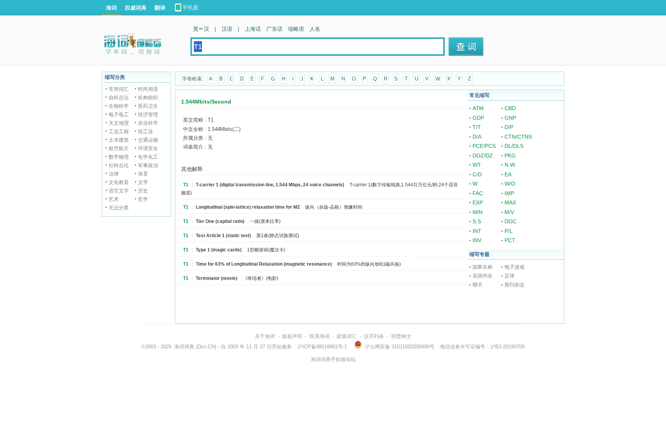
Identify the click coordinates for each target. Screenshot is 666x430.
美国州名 (483, 276)
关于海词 (265, 336)
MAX (510, 202)
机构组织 (148, 97)
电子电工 (119, 114)
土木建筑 (119, 140)
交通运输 (148, 140)
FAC (478, 193)
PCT (510, 240)
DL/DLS (514, 146)
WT (477, 165)
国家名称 (483, 267)
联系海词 (319, 336)
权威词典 (135, 8)
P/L (509, 231)
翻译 (160, 8)
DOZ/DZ (483, 155)
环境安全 (148, 148)
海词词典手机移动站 (333, 359)
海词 (111, 8)
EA (508, 174)
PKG (510, 155)
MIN (478, 212)
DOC (510, 221)
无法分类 (119, 208)
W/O (510, 184)
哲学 (143, 199)
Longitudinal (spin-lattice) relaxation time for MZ (248, 207)
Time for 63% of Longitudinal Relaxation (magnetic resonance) (264, 264)
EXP (478, 202)
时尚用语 (148, 89)
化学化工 (148, 157)
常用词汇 (119, 89)
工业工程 (119, 131)
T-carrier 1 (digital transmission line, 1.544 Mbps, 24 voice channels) (270, 184)
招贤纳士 (401, 336)
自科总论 (119, 97)
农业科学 (148, 123)
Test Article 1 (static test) (223, 235)
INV (477, 240)
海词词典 (184, 347)
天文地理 (119, 123)
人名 (314, 29)
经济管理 (148, 114)
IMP (509, 193)
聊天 (478, 285)
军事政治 (148, 165)
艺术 (114, 199)
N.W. (510, 165)
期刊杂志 (515, 285)
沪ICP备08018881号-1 (322, 347)
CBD (510, 108)
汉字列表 (374, 336)
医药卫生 (148, 106)
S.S (477, 221)
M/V (509, 212)
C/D (477, 174)
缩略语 (296, 29)
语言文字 (119, 191)
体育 (143, 174)
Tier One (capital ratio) (220, 221)
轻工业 (145, 131)
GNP (510, 118)
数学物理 (119, 157)
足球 (510, 276)
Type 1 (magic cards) (219, 250)
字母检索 (192, 79)
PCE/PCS (484, 146)
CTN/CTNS (518, 137)
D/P (509, 127)
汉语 (227, 29)
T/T (477, 127)
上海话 (253, 29)
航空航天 (119, 148)
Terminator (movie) (216, 278)
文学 (143, 182)
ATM (478, 108)
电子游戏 (515, 267)
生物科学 (119, 106)
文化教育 (119, 182)
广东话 (274, 29)
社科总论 (119, 165)
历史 (143, 191)
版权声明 (292, 336)
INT (477, 231)
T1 (185, 184)
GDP (478, 118)
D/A (477, 137)
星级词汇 (346, 336)
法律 (114, 174)
